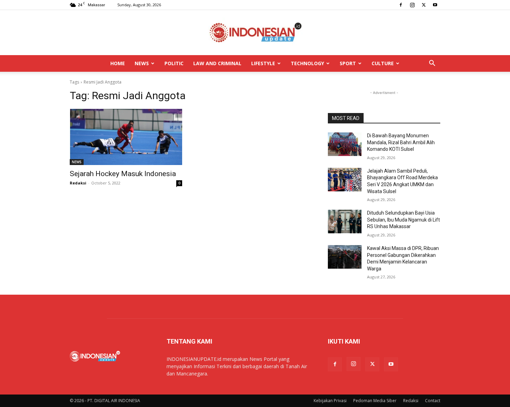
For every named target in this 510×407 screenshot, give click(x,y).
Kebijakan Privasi (330, 401)
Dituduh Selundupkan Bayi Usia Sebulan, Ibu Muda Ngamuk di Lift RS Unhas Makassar (403, 219)
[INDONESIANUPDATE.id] (255, 33)
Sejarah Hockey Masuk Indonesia (123, 174)
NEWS (142, 63)
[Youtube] (435, 5)
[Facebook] (401, 5)
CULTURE (383, 63)
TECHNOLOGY (307, 63)
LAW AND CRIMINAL (217, 63)
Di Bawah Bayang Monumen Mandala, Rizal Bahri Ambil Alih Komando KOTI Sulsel (401, 142)
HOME (117, 63)
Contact (432, 401)
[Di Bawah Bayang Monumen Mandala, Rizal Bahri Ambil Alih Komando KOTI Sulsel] (345, 144)
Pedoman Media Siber (375, 401)
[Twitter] (423, 5)
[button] (432, 64)
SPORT (348, 63)
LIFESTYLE (263, 63)
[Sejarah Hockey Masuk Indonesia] (126, 137)
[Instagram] (412, 5)
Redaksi (78, 182)
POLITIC (174, 63)
